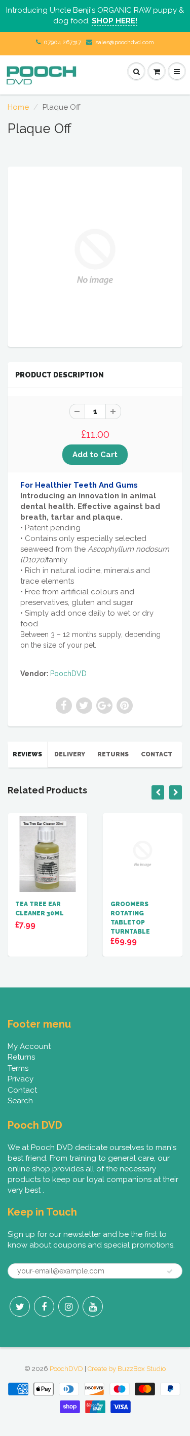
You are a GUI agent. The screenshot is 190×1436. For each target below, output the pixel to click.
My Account (29, 1046)
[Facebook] (44, 1306)
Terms (18, 1068)
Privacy (20, 1078)
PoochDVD (68, 673)
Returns (113, 754)
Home (18, 107)
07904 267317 (62, 42)
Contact (156, 754)
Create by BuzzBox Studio (127, 1369)
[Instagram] (68, 1306)
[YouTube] (93, 1306)
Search (20, 1100)
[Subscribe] (169, 1271)
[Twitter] (20, 1306)
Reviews (27, 754)
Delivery (69, 754)
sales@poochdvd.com (124, 42)
